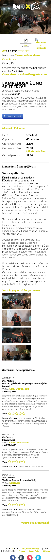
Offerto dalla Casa (36, 151)
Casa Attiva (9, 59)
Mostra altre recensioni (35, 522)
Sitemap (46, 551)
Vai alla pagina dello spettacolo (21, 290)
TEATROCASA (10, 549)
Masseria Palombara (27, 55)
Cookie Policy (34, 551)
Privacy (22, 551)
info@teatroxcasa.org (30, 549)
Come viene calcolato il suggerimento (24, 74)
